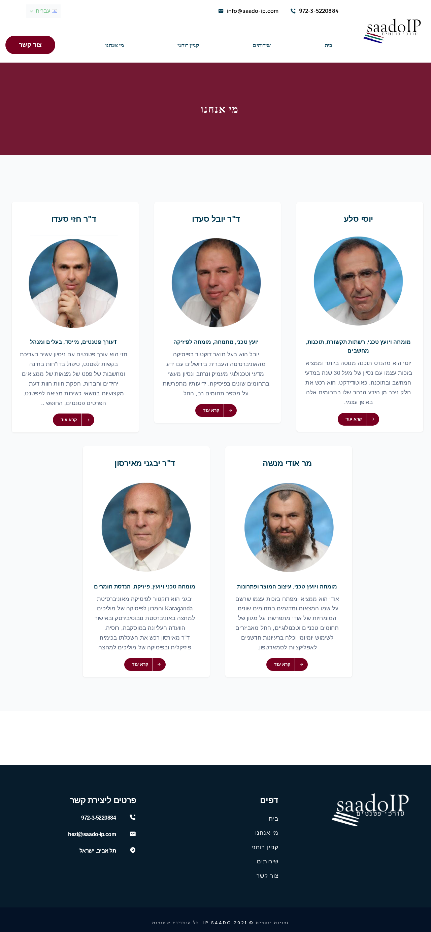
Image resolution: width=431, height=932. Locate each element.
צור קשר (267, 876)
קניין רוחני (265, 847)
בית (273, 819)
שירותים (267, 861)
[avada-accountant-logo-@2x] (392, 21)
